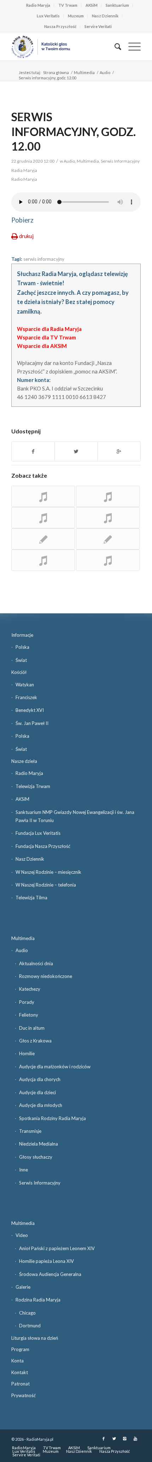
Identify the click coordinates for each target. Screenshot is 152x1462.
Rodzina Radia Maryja (38, 1300)
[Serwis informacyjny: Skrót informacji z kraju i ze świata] (108, 539)
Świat (21, 660)
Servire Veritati (98, 26)
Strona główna (56, 72)
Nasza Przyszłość (60, 26)
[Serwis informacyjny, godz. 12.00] (43, 539)
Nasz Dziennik (105, 15)
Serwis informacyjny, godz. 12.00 (73, 131)
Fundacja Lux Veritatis (38, 833)
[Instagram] (124, 1438)
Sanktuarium (117, 5)
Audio (105, 72)
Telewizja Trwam (33, 786)
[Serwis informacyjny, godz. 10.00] (108, 517)
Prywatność (23, 1395)
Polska (22, 647)
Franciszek (26, 697)
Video (22, 1235)
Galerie (23, 1287)
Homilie (27, 1053)
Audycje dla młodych (40, 1105)
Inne (23, 1170)
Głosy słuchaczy (35, 1157)
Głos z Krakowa (35, 1041)
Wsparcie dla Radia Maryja (49, 329)
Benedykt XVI (30, 710)
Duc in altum (32, 1028)
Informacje (22, 635)
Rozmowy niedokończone (45, 976)
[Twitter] (114, 1438)
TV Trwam (67, 5)
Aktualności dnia (36, 963)
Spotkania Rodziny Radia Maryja (52, 1118)
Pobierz (22, 220)
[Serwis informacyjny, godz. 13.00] (43, 496)
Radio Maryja (38, 5)
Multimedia (84, 72)
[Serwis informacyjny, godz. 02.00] (108, 496)
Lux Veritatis (48, 15)
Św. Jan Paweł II (32, 723)
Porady (26, 1002)
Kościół (19, 672)
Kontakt (19, 1372)
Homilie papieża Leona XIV (46, 1261)
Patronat (20, 1384)
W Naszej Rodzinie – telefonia (46, 885)
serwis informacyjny (43, 259)
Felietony (28, 1015)
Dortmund (30, 1325)
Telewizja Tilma (31, 897)
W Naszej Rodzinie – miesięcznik (48, 872)
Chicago (27, 1313)
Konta (17, 1360)
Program (20, 1349)
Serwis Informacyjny (39, 1183)
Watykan (25, 684)
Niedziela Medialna (38, 1144)
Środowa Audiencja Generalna (50, 1274)
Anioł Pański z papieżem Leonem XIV (57, 1248)
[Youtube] (135, 1438)
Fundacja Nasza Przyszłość (43, 846)
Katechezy (29, 989)
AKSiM (92, 5)
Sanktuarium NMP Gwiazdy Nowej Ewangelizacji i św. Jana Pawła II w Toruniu (75, 816)
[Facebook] (103, 1438)
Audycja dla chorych (39, 1079)
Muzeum (76, 15)
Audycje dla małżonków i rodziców (54, 1066)
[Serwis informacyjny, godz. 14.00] (43, 517)
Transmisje (30, 1131)
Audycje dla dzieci (37, 1092)
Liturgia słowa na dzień (34, 1338)
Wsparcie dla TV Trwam (46, 337)
